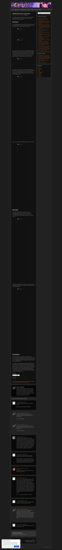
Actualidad (39, 68)
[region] (11, 543)
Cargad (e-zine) (17, 9)
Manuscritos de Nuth (23, 9)
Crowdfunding (40, 69)
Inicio (12, 9)
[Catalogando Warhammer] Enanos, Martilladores (44, 57)
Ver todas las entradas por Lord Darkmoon (23, 395)
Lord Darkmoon (20, 382)
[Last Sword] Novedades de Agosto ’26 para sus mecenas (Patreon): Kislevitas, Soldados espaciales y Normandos (44, 42)
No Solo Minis (40, 72)
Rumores (39, 74)
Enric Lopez (19, 469)
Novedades (21, 381)
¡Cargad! (39, 67)
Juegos (28, 9)
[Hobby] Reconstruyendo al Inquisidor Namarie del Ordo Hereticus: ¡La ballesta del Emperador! (43, 19)
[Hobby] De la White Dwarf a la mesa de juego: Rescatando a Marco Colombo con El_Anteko (44, 27)
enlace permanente (26, 382)
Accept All (16, 546)
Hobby (39, 70)
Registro (40, 9)
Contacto (36, 9)
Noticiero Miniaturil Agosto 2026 (42, 62)
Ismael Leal (39, 44)
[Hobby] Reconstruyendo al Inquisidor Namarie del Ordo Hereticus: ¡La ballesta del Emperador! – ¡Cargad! (44, 25)
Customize (5, 546)
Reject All (11, 546)
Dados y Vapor (18, 468)
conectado (19, 534)
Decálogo (32, 9)
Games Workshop (29, 381)
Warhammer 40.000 (14, 382)
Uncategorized (40, 76)
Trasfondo (39, 75)
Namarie (39, 18)
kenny (18, 426)
